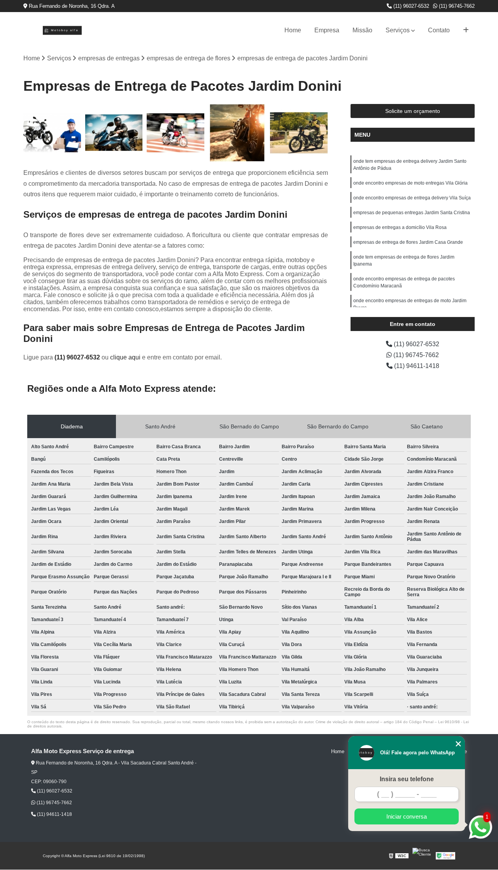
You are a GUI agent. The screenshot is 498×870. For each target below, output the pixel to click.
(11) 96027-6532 (410, 6)
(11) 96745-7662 (456, 6)
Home (292, 30)
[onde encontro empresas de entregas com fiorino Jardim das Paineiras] (114, 133)
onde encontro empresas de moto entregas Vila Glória (410, 183)
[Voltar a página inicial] (62, 30)
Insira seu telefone (407, 779)
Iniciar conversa (406, 816)
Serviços (398, 30)
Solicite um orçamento (412, 111)
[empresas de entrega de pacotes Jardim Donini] (176, 133)
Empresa (326, 30)
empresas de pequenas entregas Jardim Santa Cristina (411, 212)
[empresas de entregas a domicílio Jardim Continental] (52, 133)
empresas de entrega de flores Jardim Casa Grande (408, 242)
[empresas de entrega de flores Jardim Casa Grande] (238, 133)
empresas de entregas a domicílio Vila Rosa (400, 227)
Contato (439, 30)
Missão (362, 30)
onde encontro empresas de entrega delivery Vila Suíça (412, 198)
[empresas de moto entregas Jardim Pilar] (299, 133)
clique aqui (125, 357)
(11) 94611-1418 (416, 366)
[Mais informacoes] (466, 30)
